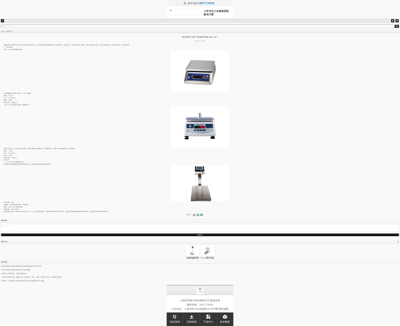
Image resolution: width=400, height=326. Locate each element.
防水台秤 (6, 160)
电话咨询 (175, 321)
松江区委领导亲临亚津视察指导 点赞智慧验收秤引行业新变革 (21, 266)
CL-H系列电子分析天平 (207, 259)
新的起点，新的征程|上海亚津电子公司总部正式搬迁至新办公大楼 (22, 281)
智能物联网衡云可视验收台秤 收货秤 (192, 263)
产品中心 (208, 321)
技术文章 (9, 31)
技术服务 (225, 321)
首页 (2, 31)
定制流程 (192, 321)
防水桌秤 (9, 47)
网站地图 (223, 309)
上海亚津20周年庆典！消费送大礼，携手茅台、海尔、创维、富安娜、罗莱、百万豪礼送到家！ (32, 277)
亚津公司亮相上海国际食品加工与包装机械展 (16, 270)
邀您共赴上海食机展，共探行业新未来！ (14, 273)
